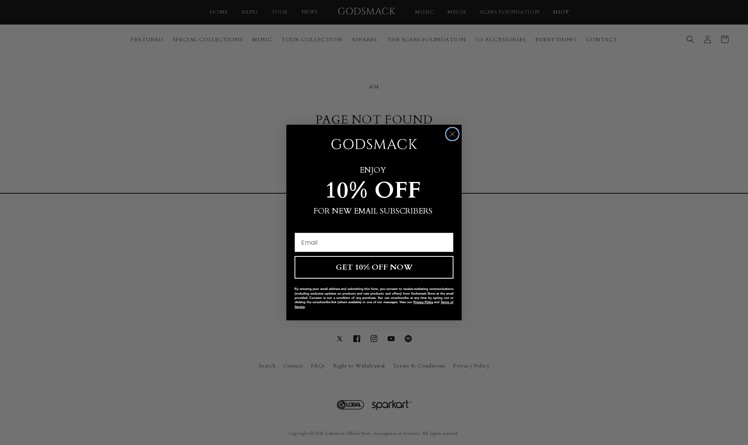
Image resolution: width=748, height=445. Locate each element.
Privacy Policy (423, 302)
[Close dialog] (452, 134)
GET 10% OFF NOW (374, 267)
